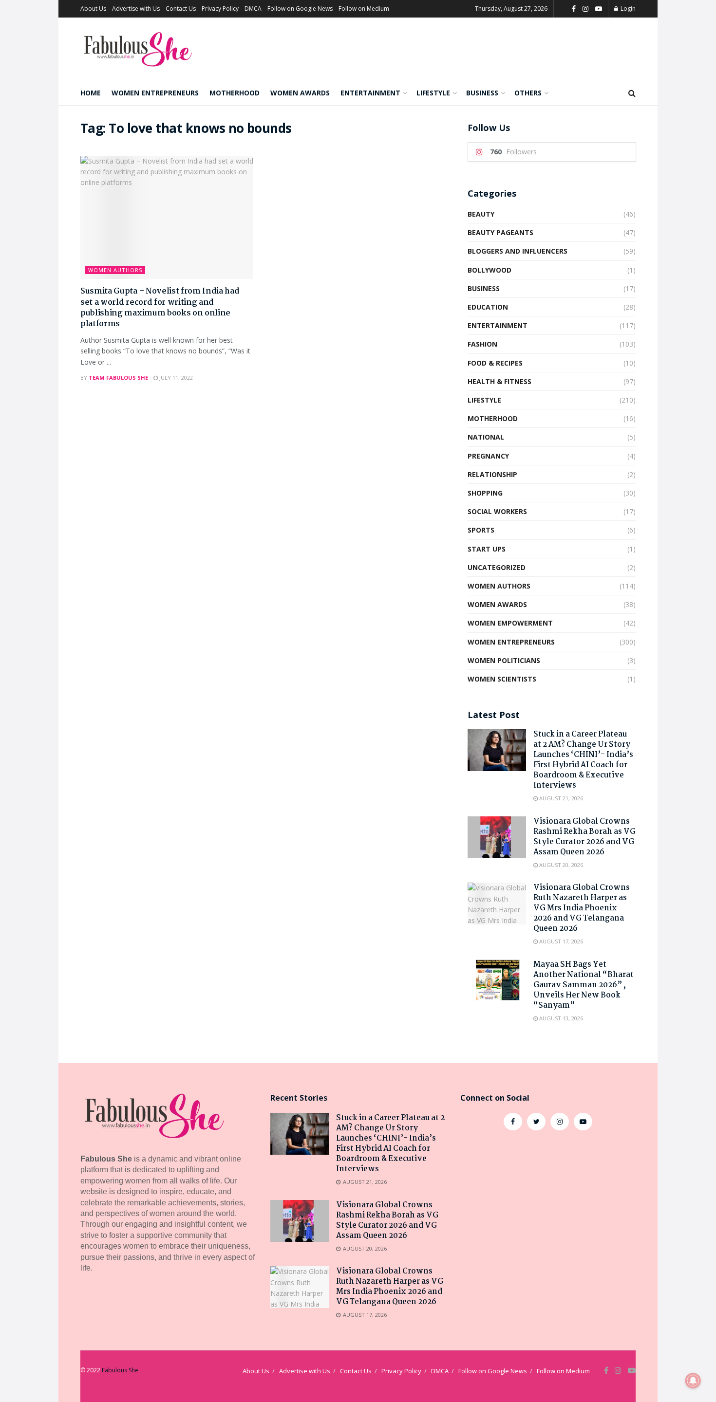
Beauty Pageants (500, 232)
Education (488, 307)
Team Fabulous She (118, 377)
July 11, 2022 (175, 377)
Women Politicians (504, 660)
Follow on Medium (364, 8)
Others (528, 92)
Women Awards (300, 92)
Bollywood (489, 270)
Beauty (481, 214)
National (486, 437)
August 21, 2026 (560, 798)
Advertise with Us (136, 8)
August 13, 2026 (560, 1018)
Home (90, 92)
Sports (481, 530)
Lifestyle (433, 92)
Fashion (482, 344)
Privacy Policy (220, 8)
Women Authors (115, 270)
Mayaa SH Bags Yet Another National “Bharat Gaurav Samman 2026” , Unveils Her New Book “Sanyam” (583, 985)
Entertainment (370, 92)
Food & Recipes (495, 363)
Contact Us (181, 8)
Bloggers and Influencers (517, 251)
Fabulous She (120, 1370)
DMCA (253, 8)
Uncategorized (497, 567)
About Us (93, 8)
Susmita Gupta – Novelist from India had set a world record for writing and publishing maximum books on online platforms (160, 308)
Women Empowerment (510, 622)
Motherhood (234, 92)
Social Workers (497, 511)
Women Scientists (502, 678)
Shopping (485, 493)
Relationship (492, 474)
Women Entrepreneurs (155, 92)
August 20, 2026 (560, 864)
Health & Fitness (499, 381)
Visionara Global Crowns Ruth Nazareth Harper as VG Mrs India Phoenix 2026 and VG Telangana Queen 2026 (581, 908)
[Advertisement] (548, 1218)
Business (482, 92)
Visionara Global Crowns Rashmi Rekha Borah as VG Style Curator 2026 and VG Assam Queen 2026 (584, 836)
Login (627, 8)
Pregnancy (488, 456)
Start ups (487, 548)
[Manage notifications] (693, 1380)
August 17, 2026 (560, 941)
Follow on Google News (300, 8)
